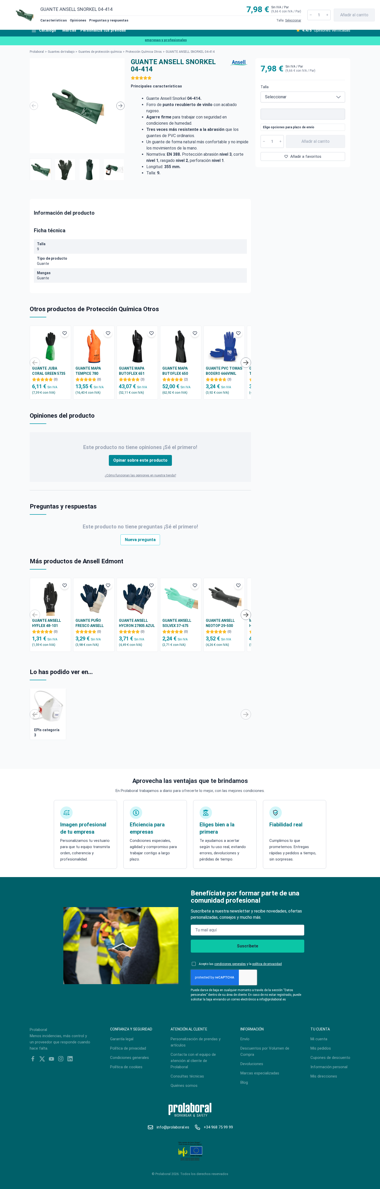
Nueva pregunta (140, 539)
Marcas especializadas (259, 1073)
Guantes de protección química (100, 52)
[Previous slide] (34, 106)
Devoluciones (251, 1063)
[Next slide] (120, 106)
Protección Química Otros (144, 52)
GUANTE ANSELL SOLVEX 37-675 (176, 623)
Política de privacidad (128, 1048)
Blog (244, 1082)
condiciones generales (230, 964)
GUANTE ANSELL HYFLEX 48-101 (46, 623)
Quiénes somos (184, 1085)
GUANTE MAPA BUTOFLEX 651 (132, 371)
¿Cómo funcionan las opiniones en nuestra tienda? (140, 475)
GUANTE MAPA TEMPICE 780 (88, 371)
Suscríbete (247, 946)
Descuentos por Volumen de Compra (264, 1051)
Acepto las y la (240, 964)
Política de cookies (126, 1067)
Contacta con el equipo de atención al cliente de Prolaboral (193, 1060)
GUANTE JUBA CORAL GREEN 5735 (48, 371)
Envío (244, 1039)
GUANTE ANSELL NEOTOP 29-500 (220, 623)
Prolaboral (37, 52)
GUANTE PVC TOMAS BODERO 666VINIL (224, 371)
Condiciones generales (129, 1057)
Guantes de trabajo (61, 52)
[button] (40, 169)
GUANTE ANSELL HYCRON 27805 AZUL (137, 623)
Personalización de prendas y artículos (196, 1042)
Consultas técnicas (187, 1076)
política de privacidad (267, 964)
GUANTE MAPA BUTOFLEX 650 (175, 371)
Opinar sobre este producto (140, 460)
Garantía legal (121, 1039)
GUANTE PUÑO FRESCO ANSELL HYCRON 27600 (89, 623)
